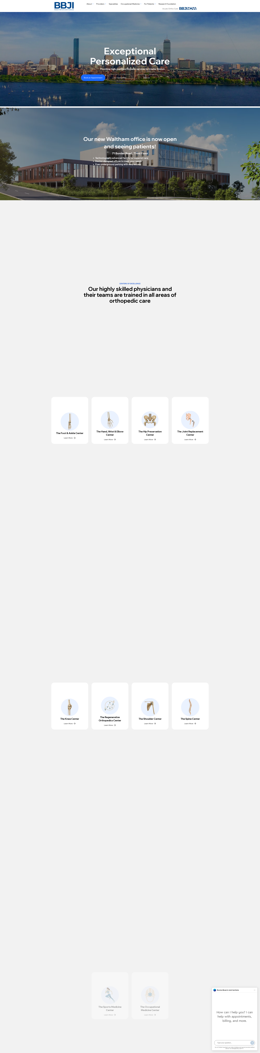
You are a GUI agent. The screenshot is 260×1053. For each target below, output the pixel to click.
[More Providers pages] (105, 3)
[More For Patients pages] (155, 3)
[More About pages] (92, 3)
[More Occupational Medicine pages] (140, 3)
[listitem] (69, 420)
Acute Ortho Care (170, 9)
